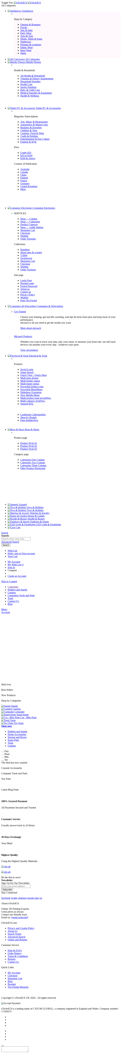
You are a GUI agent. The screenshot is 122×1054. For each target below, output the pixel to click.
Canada (24, 172)
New (48, 398)
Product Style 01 (28, 443)
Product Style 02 (28, 446)
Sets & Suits (26, 30)
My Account (14, 561)
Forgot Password (28, 286)
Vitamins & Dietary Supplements (36, 78)
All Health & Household (32, 75)
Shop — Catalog (28, 218)
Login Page (26, 280)
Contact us (25, 292)
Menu (4, 609)
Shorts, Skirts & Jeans (31, 39)
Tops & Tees (26, 36)
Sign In (11, 567)
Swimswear (26, 258)
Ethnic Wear (26, 47)
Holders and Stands (17, 731)
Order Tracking (28, 238)
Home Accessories (17, 734)
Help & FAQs (15, 950)
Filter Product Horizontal (32, 468)
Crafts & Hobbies (29, 136)
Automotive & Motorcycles (34, 124)
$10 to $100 (26, 155)
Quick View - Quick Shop (33, 375)
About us (25, 289)
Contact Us (13, 962)
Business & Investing (31, 127)
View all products (29, 350)
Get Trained (20, 311)
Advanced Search (16, 936)
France (23, 180)
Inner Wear (25, 50)
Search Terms (14, 934)
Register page (27, 283)
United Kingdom (28, 186)
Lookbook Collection (33, 414)
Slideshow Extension (30, 392)
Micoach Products (23, 336)
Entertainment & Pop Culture (35, 139)
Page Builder (29, 420)
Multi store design (29, 378)
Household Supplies (30, 81)
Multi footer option (29, 383)
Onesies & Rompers (30, 24)
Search (4, 532)
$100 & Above (27, 158)
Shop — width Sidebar (31, 227)
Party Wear (25, 33)
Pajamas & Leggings (30, 44)
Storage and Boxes (17, 737)
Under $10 (25, 152)
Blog (10, 981)
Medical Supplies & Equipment (36, 93)
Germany (25, 183)
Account (5, 612)
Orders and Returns (17, 939)
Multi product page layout (35, 398)
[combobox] (16, 539)
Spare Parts (13, 740)
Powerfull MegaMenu (31, 389)
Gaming (12, 745)
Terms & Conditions (18, 956)
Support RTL (27, 403)
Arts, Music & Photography (34, 121)
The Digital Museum (18, 987)
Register (12, 984)
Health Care (26, 84)
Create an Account (17, 576)
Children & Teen (28, 130)
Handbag (25, 249)
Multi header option (30, 381)
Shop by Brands (28, 417)
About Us (12, 931)
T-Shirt (23, 255)
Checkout (25, 233)
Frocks (23, 27)
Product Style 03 (28, 449)
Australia (24, 169)
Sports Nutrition (28, 87)
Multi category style (32, 401)
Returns (11, 959)
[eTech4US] (27, 2)
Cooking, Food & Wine (32, 133)
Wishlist (24, 236)
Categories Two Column (32, 462)
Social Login (26, 369)
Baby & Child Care (30, 90)
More (23, 189)
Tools (10, 743)
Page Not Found (28, 300)
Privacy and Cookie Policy (21, 928)
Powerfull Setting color (32, 386)
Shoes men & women (31, 252)
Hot (44, 414)
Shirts (23, 53)
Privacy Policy (27, 294)
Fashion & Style (28, 141)
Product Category (29, 224)
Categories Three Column (33, 465)
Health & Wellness (29, 95)
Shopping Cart (27, 230)
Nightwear (25, 41)
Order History (15, 953)
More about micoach (30, 328)
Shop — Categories (30, 221)
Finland (24, 177)
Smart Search (27, 372)
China (23, 175)
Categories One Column (32, 459)
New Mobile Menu (30, 395)
